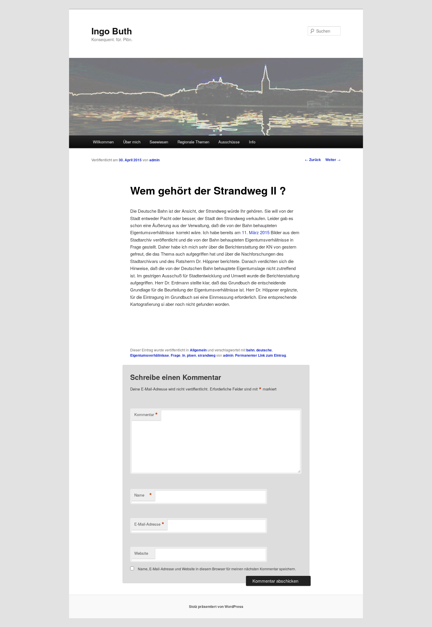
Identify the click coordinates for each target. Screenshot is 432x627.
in (183, 355)
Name (143, 495)
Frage (175, 355)
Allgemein (198, 350)
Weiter (333, 159)
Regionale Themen (193, 142)
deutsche (264, 350)
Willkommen (103, 142)
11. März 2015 (255, 232)
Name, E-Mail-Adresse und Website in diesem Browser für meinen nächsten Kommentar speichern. (217, 568)
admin (154, 159)
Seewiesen (159, 142)
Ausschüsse (229, 142)
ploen (191, 355)
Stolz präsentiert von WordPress (216, 606)
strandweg (206, 355)
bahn (250, 350)
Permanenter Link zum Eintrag (260, 355)
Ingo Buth (111, 30)
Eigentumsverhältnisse (149, 355)
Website (141, 553)
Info (252, 142)
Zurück (313, 159)
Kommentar (146, 414)
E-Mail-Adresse (149, 524)
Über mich (131, 142)
